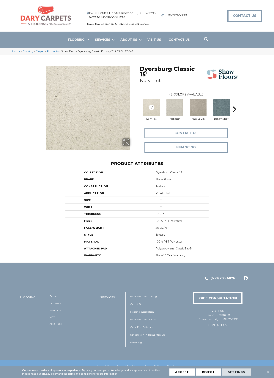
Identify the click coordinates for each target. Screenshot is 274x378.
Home (16, 51)
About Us (128, 39)
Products (53, 51)
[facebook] (245, 278)
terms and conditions (80, 373)
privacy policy (50, 373)
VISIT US (154, 39)
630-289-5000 (176, 15)
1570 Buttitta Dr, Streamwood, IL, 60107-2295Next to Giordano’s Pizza (122, 15)
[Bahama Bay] (221, 107)
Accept (182, 372)
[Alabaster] (175, 107)
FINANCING (186, 147)
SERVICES (107, 297)
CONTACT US (217, 325)
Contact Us (179, 39)
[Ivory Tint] (151, 107)
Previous (138, 104)
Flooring (76, 39)
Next (234, 104)
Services (102, 39)
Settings (236, 372)
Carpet (40, 51)
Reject (208, 372)
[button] (88, 40)
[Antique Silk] (198, 107)
